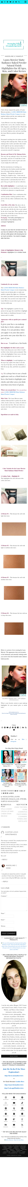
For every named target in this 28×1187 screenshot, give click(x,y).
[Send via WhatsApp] (2, 793)
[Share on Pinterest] (21, 791)
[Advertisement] (14, 15)
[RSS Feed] (26, 727)
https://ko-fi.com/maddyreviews (14, 1076)
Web (23, 739)
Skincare (23, 1147)
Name (3, 913)
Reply (4, 859)
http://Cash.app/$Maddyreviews (14, 1088)
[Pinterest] (7, 2)
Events (12, 1150)
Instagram (13, 741)
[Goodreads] (18, 727)
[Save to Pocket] (11, 793)
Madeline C (11, 865)
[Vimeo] (15, 727)
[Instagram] (4, 2)
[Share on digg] (9, 793)
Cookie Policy (16, 1151)
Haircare (5, 1149)
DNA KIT (18, 1149)
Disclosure (7, 1151)
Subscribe (19, 1150)
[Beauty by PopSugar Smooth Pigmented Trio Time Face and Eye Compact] (20, 775)
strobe (23, 799)
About (10, 1147)
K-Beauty (16, 1148)
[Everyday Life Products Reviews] (14, 42)
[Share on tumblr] (23, 791)
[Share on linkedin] (5, 793)
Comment (4, 896)
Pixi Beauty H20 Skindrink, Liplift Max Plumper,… (7, 785)
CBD (7, 1150)
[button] (26, 2)
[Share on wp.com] (13, 793)
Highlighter (8, 797)
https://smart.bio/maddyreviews (14, 1085)
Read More (14, 1056)
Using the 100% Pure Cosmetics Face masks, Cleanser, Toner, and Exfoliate (20, 813)
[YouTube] (10, 2)
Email (3, 920)
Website (3, 926)
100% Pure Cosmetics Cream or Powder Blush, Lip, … (20, 766)
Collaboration (12, 1153)
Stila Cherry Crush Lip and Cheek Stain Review (7, 810)
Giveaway (22, 1153)
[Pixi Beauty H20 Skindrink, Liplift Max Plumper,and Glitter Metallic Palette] (7, 775)
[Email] (14, 730)
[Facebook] (16, 2)
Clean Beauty (8, 1148)
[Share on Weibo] (25, 791)
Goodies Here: (20, 1081)
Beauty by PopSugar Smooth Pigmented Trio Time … (20, 785)
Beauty (16, 1147)
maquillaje (14, 799)
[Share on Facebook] (17, 791)
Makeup (19, 56)
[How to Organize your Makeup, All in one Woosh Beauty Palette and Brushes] (7, 756)
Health (12, 1149)
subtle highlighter (9, 801)
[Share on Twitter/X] (19, 791)
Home (5, 1147)
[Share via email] (15, 791)
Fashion (24, 1149)
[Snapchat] (20, 727)
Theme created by (14, 1155)
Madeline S (10, 56)
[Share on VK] (4, 793)
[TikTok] (13, 2)
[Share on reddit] (7, 793)
